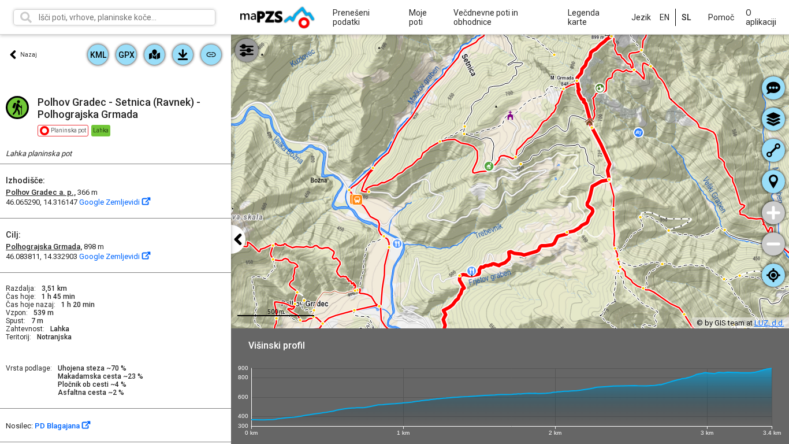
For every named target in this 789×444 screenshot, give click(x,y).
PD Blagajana (58, 425)
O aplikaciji (761, 17)
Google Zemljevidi (110, 202)
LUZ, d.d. (769, 323)
